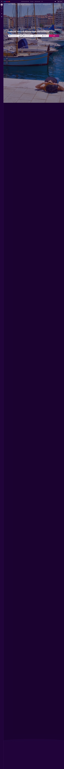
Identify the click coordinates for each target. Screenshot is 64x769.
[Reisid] (1, 14)
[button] (2, 1)
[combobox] (11, 33)
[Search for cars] (1, 9)
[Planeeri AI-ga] (1, 11)
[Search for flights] (1, 5)
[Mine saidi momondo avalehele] (7, 1)
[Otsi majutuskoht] (1, 7)
